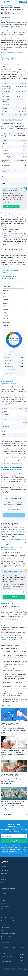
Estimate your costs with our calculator (12, 26)
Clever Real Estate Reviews (6, 907)
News (2, 930)
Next (14, 515)
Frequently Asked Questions (8, 921)
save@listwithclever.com (7, 873)
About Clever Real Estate (7, 917)
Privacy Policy (3, 969)
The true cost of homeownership (14, 463)
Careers (3, 876)
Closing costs (14, 297)
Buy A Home (4, 900)
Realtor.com (4, 639)
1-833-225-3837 (5, 870)
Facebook (22, 951)
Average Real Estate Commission (6, 938)
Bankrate (5, 684)
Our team (3, 611)
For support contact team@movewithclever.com (8, 887)
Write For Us (4, 879)
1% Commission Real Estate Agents (8, 957)
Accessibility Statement (7, 883)
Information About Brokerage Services (14, 970)
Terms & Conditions (10, 969)
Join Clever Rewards (11, 206)
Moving (13, 316)
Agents (3, 903)
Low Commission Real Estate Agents (8, 952)
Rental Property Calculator (8, 933)
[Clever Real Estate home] (8, 2)
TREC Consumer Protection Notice (21, 969)
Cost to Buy (3, 5)
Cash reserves (14, 322)
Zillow (13, 639)
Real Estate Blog (5, 924)
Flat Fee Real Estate (6, 961)
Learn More (14, 597)
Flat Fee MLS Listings (6, 942)
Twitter (22, 954)
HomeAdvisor (18, 670)
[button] (14, 592)
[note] (10, 284)
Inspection (13, 303)
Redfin (9, 639)
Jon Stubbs (7, 12)
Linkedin (22, 960)
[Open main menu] (2, 1)
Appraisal (12, 309)
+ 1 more (18, 12)
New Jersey (10, 5)
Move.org (18, 686)
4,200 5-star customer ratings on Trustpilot (15, 608)
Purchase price (14, 284)
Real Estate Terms (5, 927)
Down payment (14, 290)
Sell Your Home (5, 897)
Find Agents (23, 1)
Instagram (22, 957)
